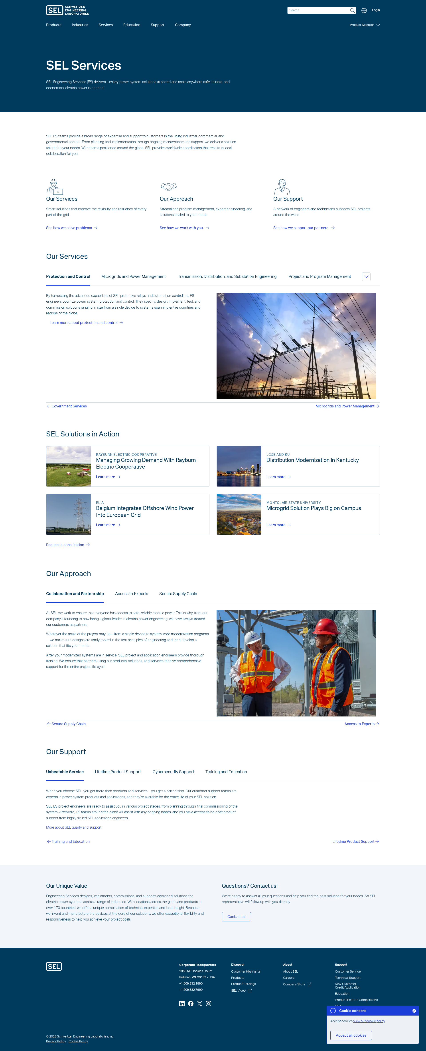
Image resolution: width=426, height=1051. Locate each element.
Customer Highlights (245, 971)
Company (183, 25)
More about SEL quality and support (73, 827)
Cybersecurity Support (173, 772)
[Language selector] (364, 10)
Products (237, 977)
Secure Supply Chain (178, 594)
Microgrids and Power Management (133, 277)
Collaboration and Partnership (75, 594)
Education (342, 993)
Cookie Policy (78, 1041)
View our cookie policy (369, 1021)
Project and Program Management (320, 277)
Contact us (236, 917)
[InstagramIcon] (208, 1003)
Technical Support (348, 977)
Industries (80, 25)
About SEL (290, 971)
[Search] (352, 11)
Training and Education (226, 772)
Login (376, 10)
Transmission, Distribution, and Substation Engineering (227, 277)
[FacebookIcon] (190, 1003)
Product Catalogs (243, 984)
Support (157, 25)
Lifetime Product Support (118, 772)
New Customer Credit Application (348, 986)
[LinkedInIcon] (182, 1003)
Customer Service (348, 971)
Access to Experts (131, 594)
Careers (288, 977)
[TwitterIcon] (199, 1003)
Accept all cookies (351, 1035)
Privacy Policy (56, 1041)
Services (106, 25)
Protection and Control (68, 277)
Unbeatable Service (65, 772)
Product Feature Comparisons (356, 1000)
